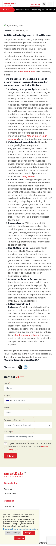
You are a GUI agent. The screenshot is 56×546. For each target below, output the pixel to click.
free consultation (27, 71)
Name (7, 383)
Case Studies (10, 493)
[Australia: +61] (8, 400)
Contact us (9, 506)
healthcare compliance (27, 335)
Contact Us (35, 4)
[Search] (44, 4)
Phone (7, 395)
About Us (8, 489)
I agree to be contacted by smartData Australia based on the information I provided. (29, 446)
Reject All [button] (20, 538)
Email (7, 407)
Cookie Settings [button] (13, 533)
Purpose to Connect (14, 420)
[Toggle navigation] (50, 4)
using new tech (29, 176)
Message (8, 431)
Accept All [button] (29, 533)
